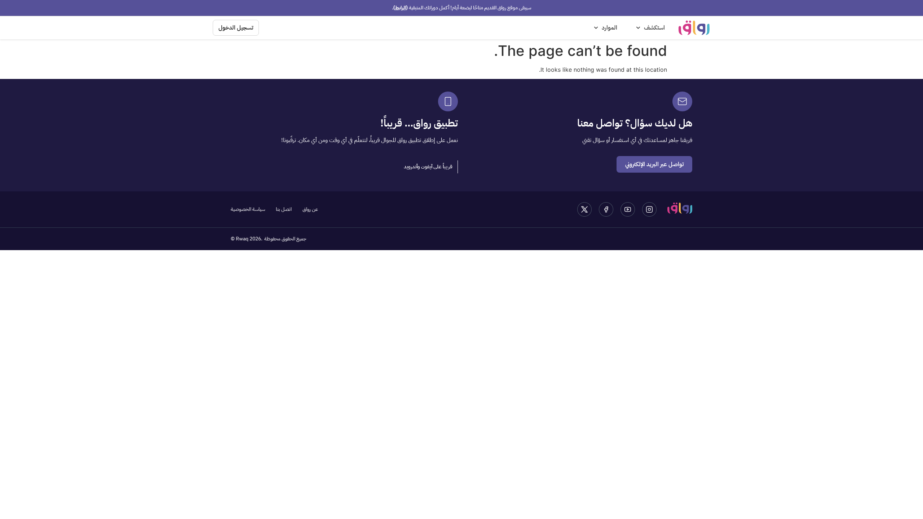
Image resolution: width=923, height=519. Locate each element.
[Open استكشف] (638, 28)
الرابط (400, 8)
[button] (428, 166)
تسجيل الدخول (235, 27)
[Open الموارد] (596, 28)
